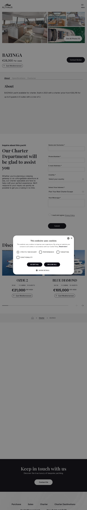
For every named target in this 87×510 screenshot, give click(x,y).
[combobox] (68, 238)
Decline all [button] (52, 264)
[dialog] (43, 255)
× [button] (71, 238)
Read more (63, 246)
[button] (43, 270)
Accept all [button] (34, 264)
